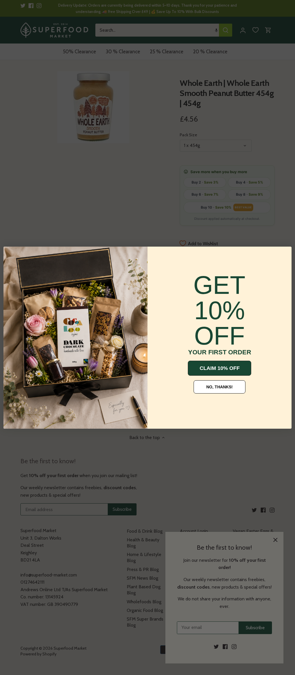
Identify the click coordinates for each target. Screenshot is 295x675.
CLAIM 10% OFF (220, 368)
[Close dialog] (12, 255)
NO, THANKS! (219, 387)
